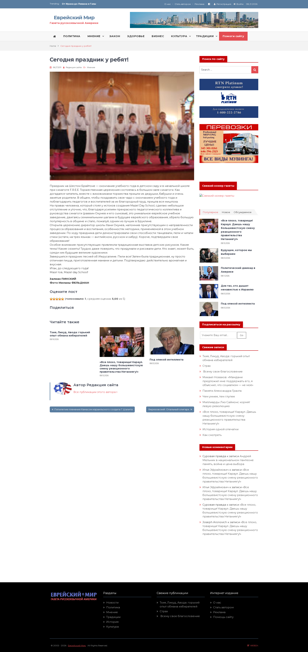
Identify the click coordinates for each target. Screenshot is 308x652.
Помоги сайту (233, 36)
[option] (108, 5)
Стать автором (183, 4)
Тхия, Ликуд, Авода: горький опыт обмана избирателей (70, 334)
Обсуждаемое (242, 212)
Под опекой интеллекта (166, 359)
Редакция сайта (74, 67)
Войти (240, 4)
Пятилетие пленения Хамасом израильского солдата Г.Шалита (93, 409)
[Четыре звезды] (59, 299)
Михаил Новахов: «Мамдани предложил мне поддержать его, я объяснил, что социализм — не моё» (228, 381)
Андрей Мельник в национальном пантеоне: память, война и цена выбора (228, 460)
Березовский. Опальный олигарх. (169, 409)
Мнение (91, 67)
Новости (112, 602)
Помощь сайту (223, 617)
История (112, 621)
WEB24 (253, 645)
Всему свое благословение (222, 371)
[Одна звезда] (51, 299)
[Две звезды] (54, 299)
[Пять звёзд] (62, 299)
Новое (226, 212)
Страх (206, 365)
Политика (113, 607)
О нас (167, 4)
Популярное (210, 212)
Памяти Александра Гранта (222, 390)
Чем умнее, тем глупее (218, 396)
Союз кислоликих (73, 5)
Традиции (113, 617)
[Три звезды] (56, 299)
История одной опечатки (220, 429)
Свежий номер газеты (218, 185)
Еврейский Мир (74, 17)
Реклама (199, 4)
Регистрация (224, 4)
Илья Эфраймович (215, 469)
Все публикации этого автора (94, 392)
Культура (112, 626)
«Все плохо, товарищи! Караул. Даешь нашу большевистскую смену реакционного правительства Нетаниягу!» (121, 367)
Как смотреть (212, 435)
